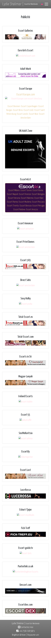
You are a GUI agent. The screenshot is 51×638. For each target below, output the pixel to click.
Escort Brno (18, 110)
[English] (42, 4)
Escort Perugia (38, 206)
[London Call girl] (25, 591)
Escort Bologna (38, 194)
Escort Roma (38, 190)
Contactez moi (26, 627)
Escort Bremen (14, 106)
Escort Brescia (26, 206)
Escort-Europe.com (26, 94)
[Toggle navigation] (46, 4)
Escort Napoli (12, 194)
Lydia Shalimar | (20, 4)
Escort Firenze (25, 194)
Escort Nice (33, 114)
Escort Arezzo (32, 209)
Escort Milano (14, 190)
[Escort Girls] (25, 553)
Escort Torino (26, 190)
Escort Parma (12, 202)
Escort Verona (14, 198)
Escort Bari (38, 198)
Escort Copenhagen (29, 106)
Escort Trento (13, 206)
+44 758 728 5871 (27, 631)
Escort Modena (25, 202)
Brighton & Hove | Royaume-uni (25, 635)
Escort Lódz (29, 110)
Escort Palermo (27, 198)
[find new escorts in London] (25, 151)
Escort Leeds (22, 114)
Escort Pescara (38, 202)
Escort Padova (19, 209)
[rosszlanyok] (25, 382)
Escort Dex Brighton (35, 614)
